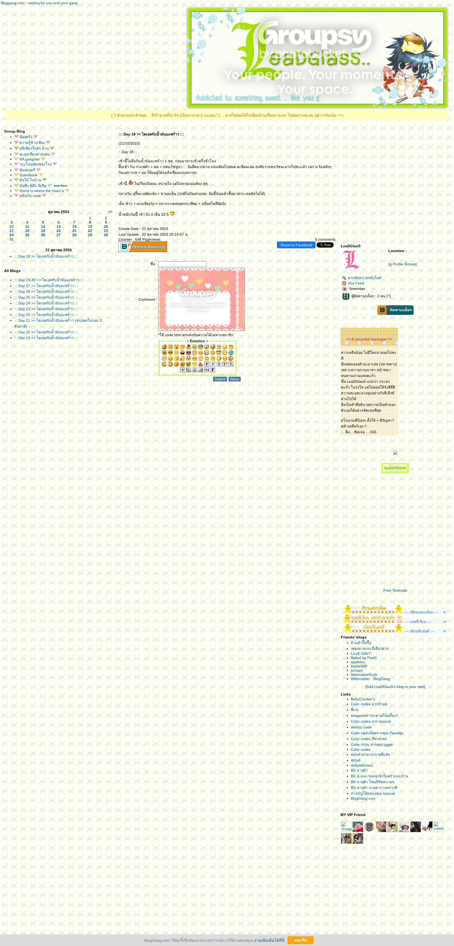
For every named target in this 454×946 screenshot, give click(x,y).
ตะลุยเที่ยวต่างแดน (34, 154)
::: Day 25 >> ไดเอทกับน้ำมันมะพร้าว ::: (46, 297)
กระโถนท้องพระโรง (35, 164)
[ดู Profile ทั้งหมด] (402, 264)
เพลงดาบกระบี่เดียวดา (370, 648)
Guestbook (28, 175)
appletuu (358, 662)
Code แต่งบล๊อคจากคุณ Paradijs (377, 733)
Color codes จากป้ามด (369, 704)
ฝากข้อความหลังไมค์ (364, 278)
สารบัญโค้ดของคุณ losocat (373, 793)
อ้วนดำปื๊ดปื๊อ (361, 643)
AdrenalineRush (364, 674)
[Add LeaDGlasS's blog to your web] (395, 687)
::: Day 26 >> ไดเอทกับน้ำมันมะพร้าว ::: (46, 291)
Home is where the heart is (41, 191)
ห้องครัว (25, 137)
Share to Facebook (296, 245)
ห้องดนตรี (27, 170)
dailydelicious (362, 765)
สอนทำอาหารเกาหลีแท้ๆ (370, 754)
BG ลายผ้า (359, 770)
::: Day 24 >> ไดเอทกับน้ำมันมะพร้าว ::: (46, 303)
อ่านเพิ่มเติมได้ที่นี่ (269, 940)
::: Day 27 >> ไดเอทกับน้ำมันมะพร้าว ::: (46, 286)
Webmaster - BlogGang (370, 679)
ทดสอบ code (361, 727)
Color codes (361, 749)
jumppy (357, 670)
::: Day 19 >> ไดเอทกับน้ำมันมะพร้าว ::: (46, 338)
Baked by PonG (364, 658)
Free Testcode (395, 590)
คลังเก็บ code (30, 196)
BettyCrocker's (363, 699)
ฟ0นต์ (355, 760)
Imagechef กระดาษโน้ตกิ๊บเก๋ (374, 715)
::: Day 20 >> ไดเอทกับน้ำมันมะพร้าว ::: (46, 332)
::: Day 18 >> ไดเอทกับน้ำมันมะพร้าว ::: (46, 256)
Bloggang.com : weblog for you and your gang (39, 3)
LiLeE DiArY (361, 653)
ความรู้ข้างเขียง (32, 142)
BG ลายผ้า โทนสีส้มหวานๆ (372, 782)
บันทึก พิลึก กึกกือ (32, 186)
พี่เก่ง (354, 710)
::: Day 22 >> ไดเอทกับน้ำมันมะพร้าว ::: (46, 315)
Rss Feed (356, 283)
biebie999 (359, 666)
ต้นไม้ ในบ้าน (30, 180)
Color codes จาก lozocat (371, 721)
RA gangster (29, 159)
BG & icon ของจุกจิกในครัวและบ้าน (379, 776)
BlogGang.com (363, 798)
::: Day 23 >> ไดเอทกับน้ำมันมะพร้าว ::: (46, 309)
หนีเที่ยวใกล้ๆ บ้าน (34, 148)
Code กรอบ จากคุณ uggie (372, 744)
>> (110, 212)
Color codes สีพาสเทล (369, 739)
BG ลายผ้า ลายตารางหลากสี (374, 788)
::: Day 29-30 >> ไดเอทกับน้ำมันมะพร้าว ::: (49, 280)
